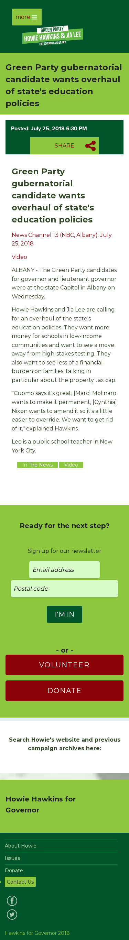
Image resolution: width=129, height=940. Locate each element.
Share (64, 145)
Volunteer (64, 665)
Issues (12, 858)
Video (19, 257)
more (22, 17)
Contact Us (20, 882)
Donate (64, 691)
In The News (37, 465)
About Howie (20, 846)
